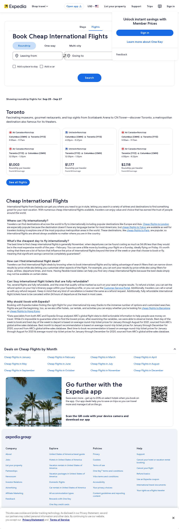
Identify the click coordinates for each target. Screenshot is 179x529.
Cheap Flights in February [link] (61, 357)
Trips (150, 6)
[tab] (83, 27)
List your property (115, 6)
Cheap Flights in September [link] (19, 370)
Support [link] (141, 454)
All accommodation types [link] (61, 493)
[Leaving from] (37, 56)
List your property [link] (14, 465)
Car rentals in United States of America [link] (67, 487)
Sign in (171, 6)
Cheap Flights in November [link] (105, 370)
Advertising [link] (11, 487)
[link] (145, 54)
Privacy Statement (33, 519)
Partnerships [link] (11, 471)
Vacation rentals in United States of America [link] (65, 467)
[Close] (173, 518)
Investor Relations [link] (14, 482)
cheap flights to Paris (138, 230)
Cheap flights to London (156, 224)
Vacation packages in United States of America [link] (67, 475)
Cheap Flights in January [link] (17, 357)
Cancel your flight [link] (145, 468)
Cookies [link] (97, 459)
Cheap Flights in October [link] (61, 370)
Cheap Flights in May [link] (15, 363)
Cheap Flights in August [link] (146, 363)
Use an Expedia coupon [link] (148, 479)
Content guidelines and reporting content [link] (109, 494)
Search (89, 77)
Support (136, 6)
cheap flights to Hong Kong (25, 311)
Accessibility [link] (99, 482)
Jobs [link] (8, 459)
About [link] (9, 454)
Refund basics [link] (143, 473)
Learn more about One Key (145, 41)
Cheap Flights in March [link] (103, 357)
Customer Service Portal (117, 287)
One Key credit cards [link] (59, 504)
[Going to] (89, 56)
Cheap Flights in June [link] (59, 363)
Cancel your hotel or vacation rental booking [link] (153, 461)
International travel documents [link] (151, 484)
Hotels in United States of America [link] (65, 459)
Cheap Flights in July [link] (102, 363)
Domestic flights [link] (57, 482)
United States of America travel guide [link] (67, 454)
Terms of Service (60, 519)
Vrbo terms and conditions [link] (105, 476)
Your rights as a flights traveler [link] (151, 490)
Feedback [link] (10, 498)
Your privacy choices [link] (102, 487)
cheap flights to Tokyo (134, 227)
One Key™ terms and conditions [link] (108, 471)
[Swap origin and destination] (64, 55)
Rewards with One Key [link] (60, 498)
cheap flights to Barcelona (156, 308)
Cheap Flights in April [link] (145, 357)
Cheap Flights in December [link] (148, 370)
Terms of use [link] (99, 465)
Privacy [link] (96, 454)
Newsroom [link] (11, 476)
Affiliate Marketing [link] (14, 493)
